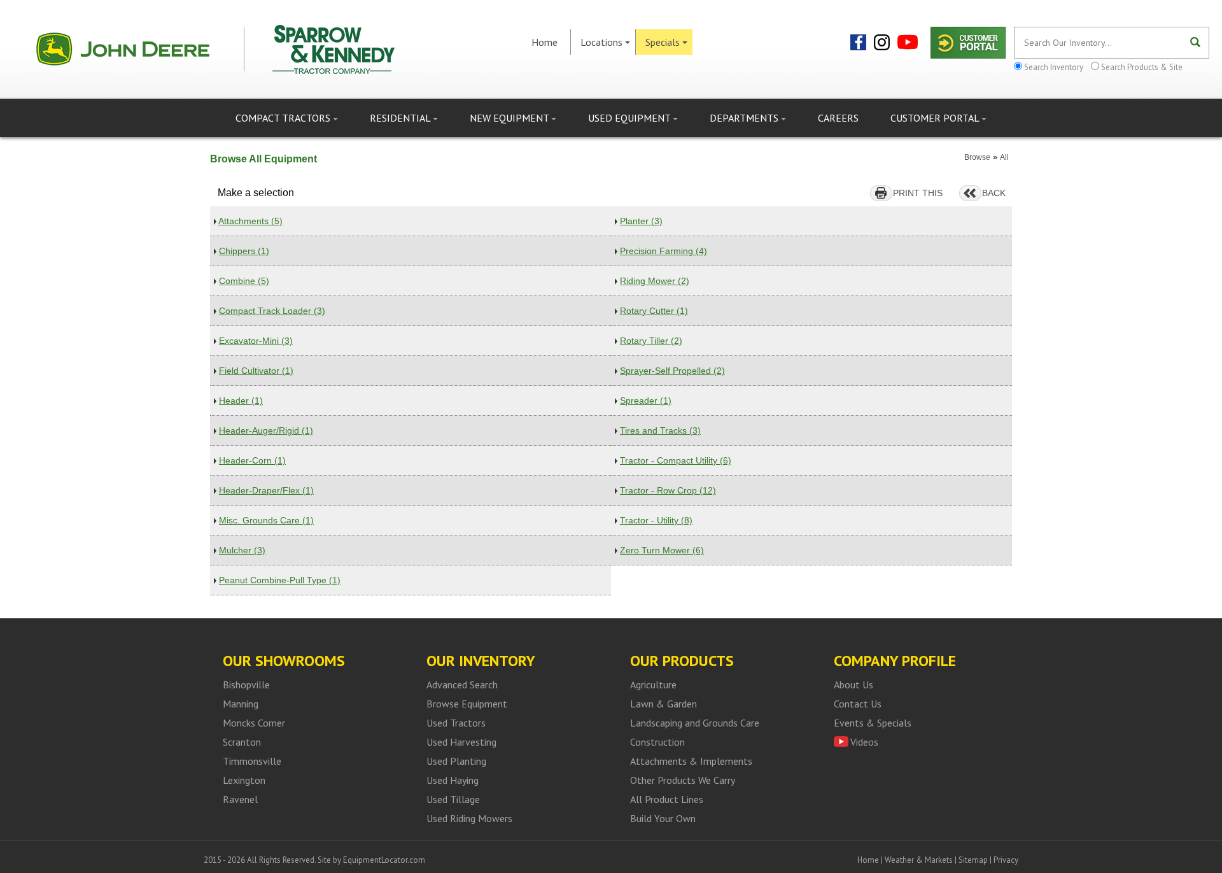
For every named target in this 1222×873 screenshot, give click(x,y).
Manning (240, 703)
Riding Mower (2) (654, 281)
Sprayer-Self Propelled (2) (672, 371)
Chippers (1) (244, 251)
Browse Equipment (466, 703)
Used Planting (456, 761)
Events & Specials (872, 722)
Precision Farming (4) (663, 251)
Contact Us (857, 703)
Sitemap (973, 860)
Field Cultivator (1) (256, 371)
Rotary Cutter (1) (654, 311)
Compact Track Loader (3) (272, 311)
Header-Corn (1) (252, 460)
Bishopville (246, 684)
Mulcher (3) (242, 550)
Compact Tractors (284, 117)
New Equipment (510, 117)
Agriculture (653, 684)
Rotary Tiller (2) (651, 341)
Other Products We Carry (682, 780)
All (1004, 157)
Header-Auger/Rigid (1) (266, 430)
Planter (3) (641, 221)
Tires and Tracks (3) (660, 430)
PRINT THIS (918, 193)
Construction (657, 741)
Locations (601, 42)
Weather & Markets (919, 860)
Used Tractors (456, 722)
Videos (864, 741)
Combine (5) (244, 281)
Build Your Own (663, 818)
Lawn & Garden (663, 703)
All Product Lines (666, 799)
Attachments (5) (250, 221)
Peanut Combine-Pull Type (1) (280, 580)
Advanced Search (462, 684)
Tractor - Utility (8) (656, 520)
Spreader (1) (645, 400)
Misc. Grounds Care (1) (266, 520)
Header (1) (241, 400)
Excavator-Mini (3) (256, 341)
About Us (853, 684)
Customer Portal (935, 117)
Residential (401, 117)
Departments (745, 117)
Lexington (244, 780)
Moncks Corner (254, 722)
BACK (994, 193)
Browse (977, 157)
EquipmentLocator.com (384, 860)
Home (544, 42)
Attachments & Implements (691, 761)
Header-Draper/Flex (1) (266, 490)
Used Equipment (630, 117)
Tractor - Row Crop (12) (668, 490)
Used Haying (452, 780)
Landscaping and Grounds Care (694, 722)
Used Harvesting (461, 741)
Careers (838, 117)
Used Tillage (453, 799)
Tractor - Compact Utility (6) (675, 460)
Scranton (242, 741)
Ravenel (240, 799)
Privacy (1006, 860)
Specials (662, 42)
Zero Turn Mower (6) (662, 550)
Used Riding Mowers (469, 818)
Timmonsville (252, 761)
